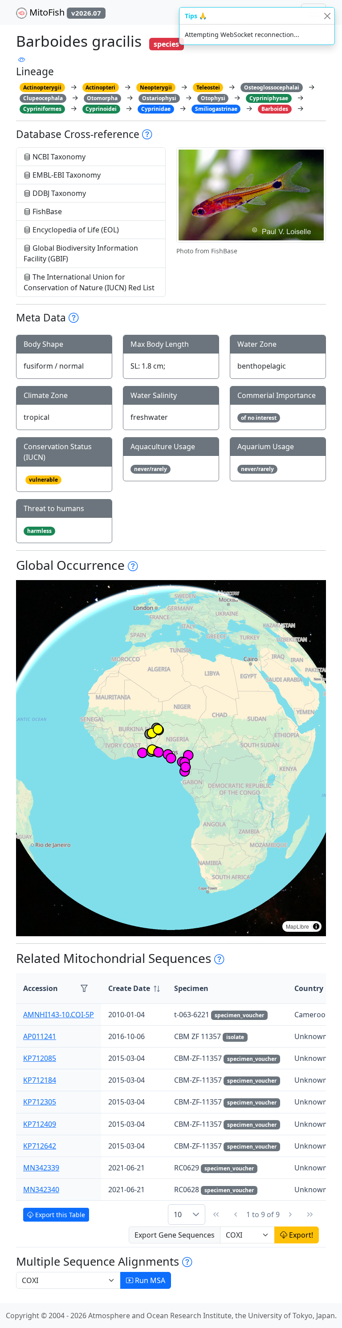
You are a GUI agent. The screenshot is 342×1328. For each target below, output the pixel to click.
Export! (300, 1235)
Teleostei (208, 87)
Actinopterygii (42, 87)
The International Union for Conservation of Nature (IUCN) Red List (89, 282)
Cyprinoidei (101, 109)
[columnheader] (134, 988)
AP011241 (39, 1036)
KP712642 (39, 1146)
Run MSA (149, 1280)
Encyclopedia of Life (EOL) (75, 230)
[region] (171, 758)
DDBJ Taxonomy (58, 193)
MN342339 (41, 1168)
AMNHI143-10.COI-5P (58, 1014)
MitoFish (64, 12)
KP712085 (39, 1058)
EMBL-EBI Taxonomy (66, 175)
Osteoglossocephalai (271, 87)
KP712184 (39, 1080)
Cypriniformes (42, 109)
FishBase (46, 211)
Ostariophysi (159, 98)
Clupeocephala (43, 98)
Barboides (274, 109)
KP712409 (39, 1124)
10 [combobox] (178, 1214)
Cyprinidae (156, 109)
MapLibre (297, 926)
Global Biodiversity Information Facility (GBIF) (81, 253)
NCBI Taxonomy (58, 157)
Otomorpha (102, 98)
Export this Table (59, 1214)
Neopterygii (156, 87)
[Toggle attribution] (316, 926)
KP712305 (39, 1102)
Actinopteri (100, 87)
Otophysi (213, 98)
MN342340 (41, 1189)
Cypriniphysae (268, 98)
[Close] (327, 15)
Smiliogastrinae (216, 109)
